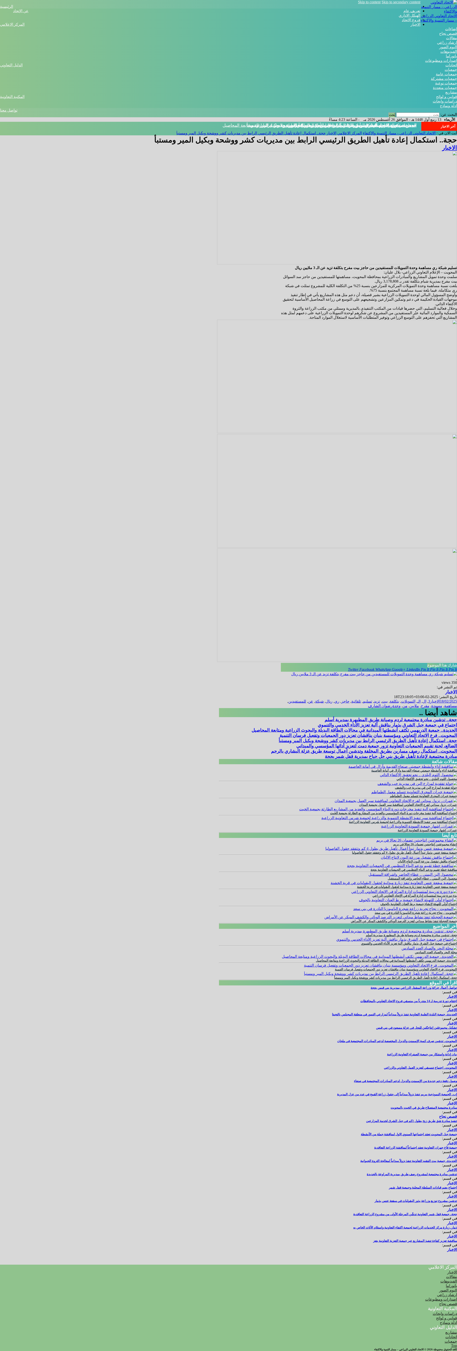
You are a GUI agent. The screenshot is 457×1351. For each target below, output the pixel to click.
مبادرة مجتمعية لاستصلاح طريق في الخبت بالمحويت (424, 1107)
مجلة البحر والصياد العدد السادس (436, 952)
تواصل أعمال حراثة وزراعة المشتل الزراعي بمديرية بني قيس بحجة (414, 987)
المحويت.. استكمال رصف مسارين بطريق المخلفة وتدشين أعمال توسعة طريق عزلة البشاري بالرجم (364, 751)
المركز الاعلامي (12, 24)
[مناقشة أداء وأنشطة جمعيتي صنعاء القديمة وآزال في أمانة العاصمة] (402, 766)
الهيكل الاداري (409, 15)
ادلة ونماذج (448, 106)
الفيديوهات (448, 51)
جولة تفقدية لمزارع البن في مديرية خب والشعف (426, 787)
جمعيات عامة (446, 74)
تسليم (367, 701)
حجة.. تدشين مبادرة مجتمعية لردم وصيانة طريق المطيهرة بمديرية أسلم (391, 719)
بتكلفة (394, 701)
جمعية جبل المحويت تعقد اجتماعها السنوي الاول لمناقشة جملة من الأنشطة (409, 1134)
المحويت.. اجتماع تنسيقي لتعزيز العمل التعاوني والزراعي (420, 1067)
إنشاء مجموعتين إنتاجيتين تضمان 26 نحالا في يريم (425, 844)
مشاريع (451, 92)
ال (424, 701)
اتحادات (451, 65)
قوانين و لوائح (446, 97)
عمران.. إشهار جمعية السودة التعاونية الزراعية (427, 830)
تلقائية (356, 701)
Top (454, 1346)
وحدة (396, 706)
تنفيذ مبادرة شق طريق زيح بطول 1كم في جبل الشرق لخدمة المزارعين (411, 1121)
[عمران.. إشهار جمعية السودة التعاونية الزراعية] (419, 826)
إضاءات (451, 29)
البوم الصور (448, 47)
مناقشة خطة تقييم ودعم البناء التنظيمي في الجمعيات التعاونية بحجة (414, 869)
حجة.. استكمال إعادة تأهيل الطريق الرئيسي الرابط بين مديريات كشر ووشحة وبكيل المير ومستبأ (332, 125)
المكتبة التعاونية (12, 97)
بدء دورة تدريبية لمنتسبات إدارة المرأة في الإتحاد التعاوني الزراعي (415, 895)
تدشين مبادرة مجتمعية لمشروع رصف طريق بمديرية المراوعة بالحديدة (412, 1174)
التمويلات (408, 701)
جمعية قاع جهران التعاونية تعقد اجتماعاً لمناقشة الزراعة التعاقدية (415, 1147)
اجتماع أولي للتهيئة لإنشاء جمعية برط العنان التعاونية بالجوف (418, 904)
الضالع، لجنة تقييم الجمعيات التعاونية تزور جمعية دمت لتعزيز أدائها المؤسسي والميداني (376, 745)
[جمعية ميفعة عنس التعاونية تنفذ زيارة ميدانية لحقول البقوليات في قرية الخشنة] (394, 883)
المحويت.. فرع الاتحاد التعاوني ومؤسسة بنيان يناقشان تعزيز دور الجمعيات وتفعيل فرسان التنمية (368, 735)
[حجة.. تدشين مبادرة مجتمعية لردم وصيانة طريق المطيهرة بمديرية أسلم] (399, 931)
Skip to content (369, 2)
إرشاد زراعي (447, 42)
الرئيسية (6, 7)
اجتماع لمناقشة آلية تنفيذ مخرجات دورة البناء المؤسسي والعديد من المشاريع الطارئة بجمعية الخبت (393, 813)
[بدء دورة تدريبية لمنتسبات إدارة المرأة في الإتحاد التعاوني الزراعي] (404, 892)
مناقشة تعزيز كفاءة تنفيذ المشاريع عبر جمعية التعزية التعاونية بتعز (415, 1241)
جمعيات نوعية (446, 83)
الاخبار (415, 24)
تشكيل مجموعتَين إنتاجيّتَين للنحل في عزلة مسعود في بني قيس (416, 1027)
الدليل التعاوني (11, 65)
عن (310, 701)
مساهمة (450, 706)
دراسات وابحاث (445, 101)
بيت (385, 701)
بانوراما (451, 56)
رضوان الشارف (380, 706)
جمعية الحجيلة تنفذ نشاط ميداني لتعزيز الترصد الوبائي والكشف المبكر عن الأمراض (404, 921)
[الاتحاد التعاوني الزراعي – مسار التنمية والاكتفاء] (438, 11)
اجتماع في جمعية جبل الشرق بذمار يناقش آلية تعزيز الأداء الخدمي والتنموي (387, 724)
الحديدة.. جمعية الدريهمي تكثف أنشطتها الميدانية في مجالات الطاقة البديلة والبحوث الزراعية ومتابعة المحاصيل (354, 730)
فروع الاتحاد (411, 20)
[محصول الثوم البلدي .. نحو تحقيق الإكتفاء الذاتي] (418, 775)
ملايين (414, 706)
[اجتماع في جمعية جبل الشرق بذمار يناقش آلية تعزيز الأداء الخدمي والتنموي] (396, 939)
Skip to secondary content (401, 2)
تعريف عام (411, 11)
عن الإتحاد (21, 11)
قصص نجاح (448, 33)
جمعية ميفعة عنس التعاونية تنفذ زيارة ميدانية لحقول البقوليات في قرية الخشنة (407, 887)
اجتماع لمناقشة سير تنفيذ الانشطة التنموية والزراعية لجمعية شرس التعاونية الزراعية (403, 822)
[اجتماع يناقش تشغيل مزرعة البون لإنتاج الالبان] (419, 857)
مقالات (451, 38)
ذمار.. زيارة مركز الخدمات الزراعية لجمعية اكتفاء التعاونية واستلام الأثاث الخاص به (405, 1227)
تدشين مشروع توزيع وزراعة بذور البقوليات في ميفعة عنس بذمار (416, 1201)
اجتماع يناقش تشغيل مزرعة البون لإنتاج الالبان (427, 861)
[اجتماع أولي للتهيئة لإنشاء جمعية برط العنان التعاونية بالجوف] (408, 900)
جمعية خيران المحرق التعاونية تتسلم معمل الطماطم (423, 796)
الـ (419, 701)
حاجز (345, 701)
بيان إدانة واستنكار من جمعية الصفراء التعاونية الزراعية (422, 1054)
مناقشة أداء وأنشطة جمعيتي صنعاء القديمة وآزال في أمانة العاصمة (414, 770)
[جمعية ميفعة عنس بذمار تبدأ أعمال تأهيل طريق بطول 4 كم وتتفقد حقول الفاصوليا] (391, 849)
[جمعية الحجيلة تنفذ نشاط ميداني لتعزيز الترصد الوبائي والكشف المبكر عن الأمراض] (390, 917)
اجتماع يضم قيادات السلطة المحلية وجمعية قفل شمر (423, 1187)
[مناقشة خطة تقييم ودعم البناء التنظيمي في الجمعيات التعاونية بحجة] (402, 866)
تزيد (377, 701)
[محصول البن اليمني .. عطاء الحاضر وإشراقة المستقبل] (412, 874)
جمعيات (451, 70)
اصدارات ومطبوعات (441, 61)
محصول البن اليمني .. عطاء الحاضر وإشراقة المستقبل (422, 878)
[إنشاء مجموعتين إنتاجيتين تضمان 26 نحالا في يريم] (416, 840)
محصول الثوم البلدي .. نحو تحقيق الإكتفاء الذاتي (427, 779)
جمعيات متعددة (445, 88)
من (404, 706)
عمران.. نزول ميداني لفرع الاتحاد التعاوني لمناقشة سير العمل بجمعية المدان (408, 805)
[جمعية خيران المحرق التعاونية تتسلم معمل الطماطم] (414, 792)
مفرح (425, 706)
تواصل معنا (8, 110)
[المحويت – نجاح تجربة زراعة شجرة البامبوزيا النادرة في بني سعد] (405, 909)
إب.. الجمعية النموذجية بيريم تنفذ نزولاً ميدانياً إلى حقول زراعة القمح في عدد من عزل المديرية (397, 1094)
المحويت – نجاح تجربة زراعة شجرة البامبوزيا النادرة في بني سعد (416, 913)
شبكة (319, 701)
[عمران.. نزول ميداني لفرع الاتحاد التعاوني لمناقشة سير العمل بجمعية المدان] (396, 801)
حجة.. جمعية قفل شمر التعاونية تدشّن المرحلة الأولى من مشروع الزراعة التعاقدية (405, 1214)
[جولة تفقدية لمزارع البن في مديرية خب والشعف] (417, 784)
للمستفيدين (297, 701)
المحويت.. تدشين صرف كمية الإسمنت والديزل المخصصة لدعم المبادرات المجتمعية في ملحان (397, 1041)
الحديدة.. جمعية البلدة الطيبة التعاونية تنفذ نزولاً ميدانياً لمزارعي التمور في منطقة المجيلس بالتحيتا (394, 1014)
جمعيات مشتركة (444, 79)
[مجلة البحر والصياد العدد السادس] (429, 948)
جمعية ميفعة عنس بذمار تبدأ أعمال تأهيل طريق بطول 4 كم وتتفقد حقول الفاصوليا (404, 852)
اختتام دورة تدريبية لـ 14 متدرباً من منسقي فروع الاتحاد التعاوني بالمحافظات (408, 1001)
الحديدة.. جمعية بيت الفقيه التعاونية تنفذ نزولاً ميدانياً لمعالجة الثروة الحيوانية (408, 1161)
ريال (329, 701)
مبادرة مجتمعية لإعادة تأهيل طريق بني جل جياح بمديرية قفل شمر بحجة (391, 756)
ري (336, 701)
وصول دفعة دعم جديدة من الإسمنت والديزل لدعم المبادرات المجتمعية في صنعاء (405, 1081)
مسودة (436, 706)
